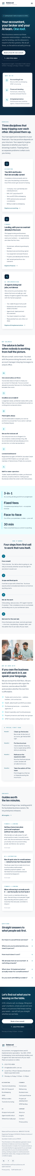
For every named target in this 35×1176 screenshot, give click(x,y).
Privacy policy (23, 1122)
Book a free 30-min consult (13, 53)
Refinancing (23, 1089)
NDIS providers (6, 1098)
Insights (21, 1115)
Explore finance (10, 265)
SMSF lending (23, 1104)
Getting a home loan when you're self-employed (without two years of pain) (14, 829)
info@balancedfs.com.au (13, 1067)
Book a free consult (17, 1021)
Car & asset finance (25, 1095)
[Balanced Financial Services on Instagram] (13, 1161)
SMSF (3, 1095)
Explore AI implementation (14, 325)
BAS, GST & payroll (8, 1089)
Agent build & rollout (8, 1115)
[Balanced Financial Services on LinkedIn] (3, 1161)
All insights (5, 815)
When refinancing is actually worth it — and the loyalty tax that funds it (17, 890)
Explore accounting (11, 208)
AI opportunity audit (8, 1112)
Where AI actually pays (9, 1118)
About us (22, 1112)
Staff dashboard (16, 1169)
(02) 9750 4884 (11, 58)
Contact (21, 1118)
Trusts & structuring (8, 1102)
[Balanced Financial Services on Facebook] (8, 1161)
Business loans (23, 1092)
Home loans (23, 1086)
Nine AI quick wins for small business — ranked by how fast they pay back (17, 860)
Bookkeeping (6, 1092)
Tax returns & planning (8, 1086)
